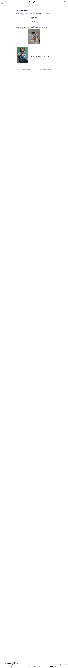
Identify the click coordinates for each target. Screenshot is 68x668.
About (2, 1)
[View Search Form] (40, 2)
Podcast (58, 1)
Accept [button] (51, 666)
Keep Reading (64, 1)
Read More (55, 666)
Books (6, 1)
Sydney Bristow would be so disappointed (23, 69)
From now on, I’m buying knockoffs (46, 69)
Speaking (53, 1)
